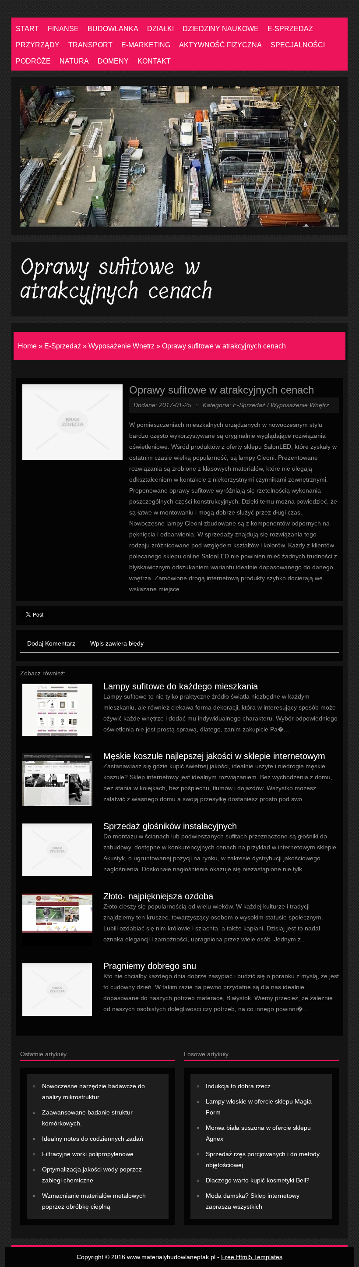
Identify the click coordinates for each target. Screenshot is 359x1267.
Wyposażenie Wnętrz (121, 346)
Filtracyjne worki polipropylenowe (88, 1153)
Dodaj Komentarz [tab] (51, 643)
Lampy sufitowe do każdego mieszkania (180, 686)
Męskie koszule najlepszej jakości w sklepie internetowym (214, 756)
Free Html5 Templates (251, 1256)
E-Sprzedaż (62, 346)
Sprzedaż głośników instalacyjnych (170, 826)
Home (27, 346)
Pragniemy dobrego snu (149, 966)
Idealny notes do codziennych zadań (92, 1138)
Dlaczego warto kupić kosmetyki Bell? (258, 1180)
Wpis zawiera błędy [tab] (117, 643)
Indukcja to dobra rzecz (238, 1086)
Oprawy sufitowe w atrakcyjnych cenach (224, 346)
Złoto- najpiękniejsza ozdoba (158, 896)
